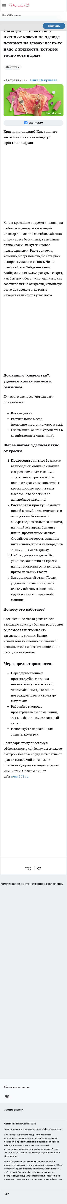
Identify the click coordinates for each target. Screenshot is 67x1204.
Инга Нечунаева (43, 80)
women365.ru (29, 1123)
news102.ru (19, 776)
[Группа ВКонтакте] (33, 123)
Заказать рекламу (13, 1109)
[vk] (28, 868)
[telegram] (40, 868)
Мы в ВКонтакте (11, 15)
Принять (54, 26)
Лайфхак (12, 67)
